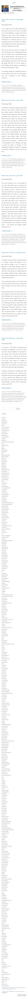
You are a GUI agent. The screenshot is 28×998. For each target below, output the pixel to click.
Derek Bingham (5, 555)
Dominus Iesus (5, 560)
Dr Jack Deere (4, 568)
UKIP (3, 961)
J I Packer (3, 648)
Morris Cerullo (4, 755)
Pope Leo (3, 814)
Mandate (3, 722)
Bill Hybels (4, 464)
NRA (2, 777)
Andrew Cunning (5, 428)
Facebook (4, 591)
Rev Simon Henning (6, 857)
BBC (2, 453)
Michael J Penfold (5, 744)
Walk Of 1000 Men (9, 401)
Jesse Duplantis (5, 662)
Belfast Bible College (6, 455)
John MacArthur (5, 680)
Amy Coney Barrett (5, 427)
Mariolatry (4, 729)
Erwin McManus (5, 584)
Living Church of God (6, 714)
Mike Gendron (4, 749)
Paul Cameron (4, 795)
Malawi (3, 721)
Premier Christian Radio (6, 821)
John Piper (4, 683)
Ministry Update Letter (6, 752)
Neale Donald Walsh (6, 763)
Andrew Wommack (5, 430)
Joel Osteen (4, 670)
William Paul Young (5, 979)
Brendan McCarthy (5, 473)
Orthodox (4, 782)
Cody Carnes (4, 519)
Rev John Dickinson (5, 852)
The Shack (4, 941)
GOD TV (3, 616)
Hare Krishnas (4, 621)
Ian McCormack (22, 235)
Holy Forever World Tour (7, 627)
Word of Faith (7, 88)
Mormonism (4, 754)
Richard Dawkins (5, 862)
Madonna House (5, 719)
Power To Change (5, 816)
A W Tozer (4, 417)
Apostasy (3, 438)
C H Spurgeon (4, 482)
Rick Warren (4, 870)
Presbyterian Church (6, 823)
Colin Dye (3, 520)
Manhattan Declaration (6, 724)
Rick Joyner (4, 869)
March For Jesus (5, 726)
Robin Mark (4, 877)
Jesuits (3, 663)
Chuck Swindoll (5, 507)
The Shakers (4, 943)
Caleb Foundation (18, 88)
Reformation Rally (16, 163)
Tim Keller (4, 948)
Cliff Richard (4, 514)
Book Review (7, 240)
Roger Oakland (5, 880)
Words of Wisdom (5, 985)
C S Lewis (3, 484)
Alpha (13, 323)
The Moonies (4, 936)
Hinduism (4, 625)
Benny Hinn (4, 458)
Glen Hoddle (8, 394)
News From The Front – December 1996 (12, 339)
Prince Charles (4, 824)
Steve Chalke (4, 913)
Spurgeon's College (5, 908)
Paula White (4, 803)
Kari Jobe (3, 699)
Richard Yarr (4, 867)
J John (3, 650)
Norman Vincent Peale (6, 775)
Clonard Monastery (5, 517)
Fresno (10, 90)
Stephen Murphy (5, 910)
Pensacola (13, 237)
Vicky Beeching (5, 972)
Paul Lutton (4, 798)
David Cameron (5, 547)
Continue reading (7, 81)
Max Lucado (4, 739)
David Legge (4, 552)
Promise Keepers (5, 831)
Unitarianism (4, 964)
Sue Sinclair (4, 921)
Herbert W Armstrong (6, 622)
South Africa (4, 906)
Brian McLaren (4, 476)
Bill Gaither (4, 463)
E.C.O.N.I (15, 393)
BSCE (3, 481)
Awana (3, 446)
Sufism (3, 923)
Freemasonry (4, 601)
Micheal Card (21, 328)
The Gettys (4, 934)
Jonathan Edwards (5, 691)
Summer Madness (5, 924)
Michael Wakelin (5, 747)
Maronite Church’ (5, 734)
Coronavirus (4, 527)
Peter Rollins (4, 806)
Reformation (4, 847)
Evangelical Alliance (5, 588)
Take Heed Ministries (17, 160)
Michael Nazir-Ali (5, 745)
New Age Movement (6, 768)
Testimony (4, 933)
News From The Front (8, 160)
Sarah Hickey (4, 888)
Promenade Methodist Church (8, 829)
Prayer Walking (5, 819)
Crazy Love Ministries (6, 529)
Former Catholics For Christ (7, 596)
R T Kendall (4, 837)
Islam (3, 645)
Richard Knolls (4, 865)
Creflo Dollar (4, 532)
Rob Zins (21, 90)
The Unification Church (6, 944)
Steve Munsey (4, 915)
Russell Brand (4, 885)
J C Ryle (3, 647)
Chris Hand (4, 497)
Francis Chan (4, 598)
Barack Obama (5, 450)
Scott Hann (11, 396)
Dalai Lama (4, 538)
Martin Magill (4, 736)
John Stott (4, 686)
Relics (3, 849)
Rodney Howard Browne (7, 878)
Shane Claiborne (5, 903)
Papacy (3, 788)
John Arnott (4, 671)
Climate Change (5, 515)
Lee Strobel (4, 713)
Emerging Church (5, 578)
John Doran (4, 676)
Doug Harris (4, 563)
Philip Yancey (4, 809)
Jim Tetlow (4, 667)
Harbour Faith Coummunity (7, 619)
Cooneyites (4, 524)
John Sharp (4, 685)
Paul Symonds (4, 801)
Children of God (5, 496)
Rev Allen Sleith (5, 851)
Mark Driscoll (4, 731)
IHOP (3, 637)
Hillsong (3, 624)
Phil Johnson (4, 808)
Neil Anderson (4, 765)
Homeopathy (4, 629)
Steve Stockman (5, 916)
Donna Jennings (5, 561)
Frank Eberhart (20, 85)
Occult (3, 778)
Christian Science (5, 505)
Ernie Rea (3, 583)
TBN (2, 931)
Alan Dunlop (4, 420)
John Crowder (4, 675)
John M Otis (4, 678)
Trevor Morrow (5, 956)
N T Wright (4, 760)
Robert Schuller (5, 875)
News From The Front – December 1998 (12, 20)
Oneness (3, 780)
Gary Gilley (4, 604)
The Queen (4, 938)
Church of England (14, 240)
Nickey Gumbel (5, 773)
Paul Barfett (4, 793)
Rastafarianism (5, 842)
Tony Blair (4, 951)
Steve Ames (4, 911)
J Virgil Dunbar (4, 652)
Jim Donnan (4, 665)
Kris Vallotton (4, 711)
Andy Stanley (4, 432)
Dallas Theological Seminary (7, 540)
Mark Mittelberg (5, 732)
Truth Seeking (4, 957)
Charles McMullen (5, 494)
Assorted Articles (17, 391)
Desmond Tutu (5, 556)
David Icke (4, 550)
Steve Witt (4, 918)
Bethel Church (4, 461)
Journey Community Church (7, 693)
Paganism (4, 785)
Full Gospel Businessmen (7, 602)
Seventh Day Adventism (6, 900)
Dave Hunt (4, 545)
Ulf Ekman (4, 962)
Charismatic (14, 85)
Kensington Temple (5, 704)
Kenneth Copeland (5, 703)
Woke (3, 982)
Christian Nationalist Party (7, 504)
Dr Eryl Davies (21, 240)
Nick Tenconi (4, 772)
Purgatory (4, 834)
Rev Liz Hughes (5, 855)
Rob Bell (3, 872)
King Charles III (5, 708)
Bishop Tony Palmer (6, 469)
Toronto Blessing (11, 239)
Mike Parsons (4, 750)
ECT (2, 571)
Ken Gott (3, 701)
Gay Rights (4, 606)
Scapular (3, 893)
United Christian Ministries (7, 329)
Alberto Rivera (4, 422)
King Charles (4, 706)
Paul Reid (3, 800)
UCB (22, 160)
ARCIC (3, 443)
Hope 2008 (4, 630)
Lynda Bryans (4, 717)
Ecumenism (14, 159)
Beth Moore (4, 459)
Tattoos (3, 929)
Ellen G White (4, 576)
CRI (2, 533)
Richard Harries (5, 864)
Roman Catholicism (19, 237)
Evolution (4, 589)
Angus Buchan (4, 435)
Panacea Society (5, 786)
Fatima (11, 235)
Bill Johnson (4, 466)
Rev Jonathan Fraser (6, 854)
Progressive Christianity (6, 828)
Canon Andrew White (6, 487)
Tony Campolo (5, 952)
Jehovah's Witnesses (6, 658)
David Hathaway (5, 548)
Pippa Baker (4, 811)
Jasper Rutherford (5, 655)
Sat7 (2, 892)
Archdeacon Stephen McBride (8, 441)
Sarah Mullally (4, 890)
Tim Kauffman (4, 946)
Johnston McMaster (6, 690)
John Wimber (4, 688)
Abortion (3, 418)
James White (4, 653)
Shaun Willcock (5, 905)
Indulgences (4, 642)
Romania (22, 163)
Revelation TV (4, 859)
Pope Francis (4, 813)
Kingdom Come (5, 709)
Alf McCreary (4, 423)
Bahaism (3, 448)
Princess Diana (4, 826)
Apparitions (4, 440)
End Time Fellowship (6, 581)
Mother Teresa (5, 757)
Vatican (17, 239)
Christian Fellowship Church (7, 502)
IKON (3, 639)
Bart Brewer (4, 451)
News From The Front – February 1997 (13, 252)
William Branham (5, 977)
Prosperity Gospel (15, 90)
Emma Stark (4, 579)
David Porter (4, 553)
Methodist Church (5, 742)
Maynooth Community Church (8, 740)
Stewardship (4, 920)
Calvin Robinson (5, 486)
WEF (2, 975)
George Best (4, 607)
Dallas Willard (4, 542)
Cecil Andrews (4, 489)
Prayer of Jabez (5, 818)
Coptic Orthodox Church (7, 525)
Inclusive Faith (4, 640)
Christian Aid (4, 501)
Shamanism (4, 901)
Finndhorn (18, 162)
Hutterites (4, 632)
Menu (14, 2)
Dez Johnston (4, 558)
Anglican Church (5, 433)
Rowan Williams (5, 883)
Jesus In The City (9, 163)
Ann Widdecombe (5, 436)
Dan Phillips (4, 543)
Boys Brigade (4, 471)
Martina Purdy (4, 737)
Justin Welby (4, 698)
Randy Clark (4, 841)
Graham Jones (4, 617)
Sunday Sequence (5, 926)
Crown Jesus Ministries (6, 535)
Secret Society (4, 898)
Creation (3, 530)
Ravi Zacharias (4, 844)
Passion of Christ (5, 790)
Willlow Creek (4, 980)
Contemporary (10, 393)
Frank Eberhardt (5, 90)
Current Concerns (5, 537)
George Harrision (5, 609)
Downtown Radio (12, 162)
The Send (3, 939)
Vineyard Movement (6, 974)
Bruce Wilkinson (5, 479)
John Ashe (4, 673)
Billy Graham (14, 234)
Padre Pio (4, 783)
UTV (14, 326)
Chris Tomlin (4, 499)
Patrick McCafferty (5, 791)
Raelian (3, 839)
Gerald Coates (16, 324)
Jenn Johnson (4, 660)
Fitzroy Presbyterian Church (7, 594)
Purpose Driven (5, 836)
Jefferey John (4, 657)
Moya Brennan (5, 759)
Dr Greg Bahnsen (5, 566)
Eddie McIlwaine (5, 575)
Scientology (4, 895)
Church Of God (5, 510)
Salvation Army (5, 887)
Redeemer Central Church (7, 846)
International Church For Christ (8, 86)
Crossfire (6, 162)
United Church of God (6, 966)
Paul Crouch (4, 796)
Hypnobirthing (5, 634)
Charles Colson (5, 492)
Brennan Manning (5, 474)
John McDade (4, 681)
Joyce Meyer (4, 694)
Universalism (4, 967)
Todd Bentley (4, 949)
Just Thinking (4, 696)
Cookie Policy (4, 992)
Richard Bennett (8, 399)
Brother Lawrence (5, 478)
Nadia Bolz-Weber (5, 762)
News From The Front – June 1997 (12, 176)
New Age (16, 86)
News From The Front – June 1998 (12, 100)
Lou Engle (4, 716)
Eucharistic (4, 586)
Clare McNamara (5, 512)
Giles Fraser (4, 612)
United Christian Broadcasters (12, 165)
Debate (23, 88)
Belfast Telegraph (5, 456)
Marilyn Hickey (5, 727)
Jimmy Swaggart (5, 668)
